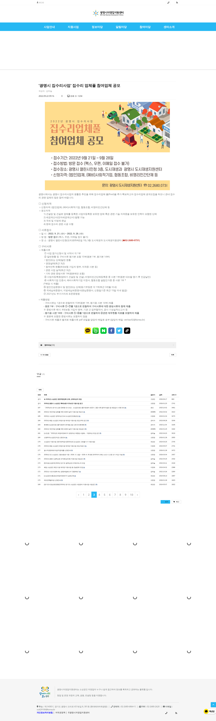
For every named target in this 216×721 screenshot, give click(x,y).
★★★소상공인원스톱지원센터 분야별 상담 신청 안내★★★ (64, 425)
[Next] (137, 495)
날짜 (160, 395)
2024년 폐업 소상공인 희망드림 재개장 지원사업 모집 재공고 (64, 446)
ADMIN (153, 412)
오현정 (153, 403)
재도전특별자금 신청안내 (52, 480)
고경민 (153, 399)
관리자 (153, 420)
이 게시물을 (44, 355)
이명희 (153, 416)
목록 (172, 355)
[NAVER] (103, 331)
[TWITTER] (119, 331)
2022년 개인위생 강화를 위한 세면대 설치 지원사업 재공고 (63, 412)
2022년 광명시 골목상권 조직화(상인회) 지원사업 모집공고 (63, 459)
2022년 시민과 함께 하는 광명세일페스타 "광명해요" (61, 472)
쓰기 (166, 502)
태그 (177, 502)
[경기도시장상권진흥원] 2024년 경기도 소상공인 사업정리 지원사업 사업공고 (70, 484)
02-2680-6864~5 (168, 2)
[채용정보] (206, 51)
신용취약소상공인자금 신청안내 (54, 437)
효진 (152, 408)
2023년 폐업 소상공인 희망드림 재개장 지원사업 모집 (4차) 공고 (65, 420)
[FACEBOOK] (111, 331)
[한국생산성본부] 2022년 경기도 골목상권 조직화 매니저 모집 (64, 463)
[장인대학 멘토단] (9, 51)
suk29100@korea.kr (46, 709)
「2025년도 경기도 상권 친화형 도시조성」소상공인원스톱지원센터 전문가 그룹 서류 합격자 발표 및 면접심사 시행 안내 (84, 408)
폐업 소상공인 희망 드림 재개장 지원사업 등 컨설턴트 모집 (63, 467)
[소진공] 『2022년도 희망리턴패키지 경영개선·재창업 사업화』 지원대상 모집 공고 (71, 433)
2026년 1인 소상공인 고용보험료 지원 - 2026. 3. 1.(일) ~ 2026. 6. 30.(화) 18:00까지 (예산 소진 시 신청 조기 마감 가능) (83, 455)
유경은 (153, 442)
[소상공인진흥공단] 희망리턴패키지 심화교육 (59, 476)
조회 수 (174, 395)
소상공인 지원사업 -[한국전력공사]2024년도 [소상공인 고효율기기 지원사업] (69, 442)
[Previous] (78, 495)
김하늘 (49, 91)
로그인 (41, 2)
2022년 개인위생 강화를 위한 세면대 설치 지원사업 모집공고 (64, 429)
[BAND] (95, 331)
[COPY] (127, 331)
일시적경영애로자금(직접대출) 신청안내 (57, 450)
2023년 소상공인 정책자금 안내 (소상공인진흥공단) (61, 416)
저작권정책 (60, 712)
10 (131, 494)
